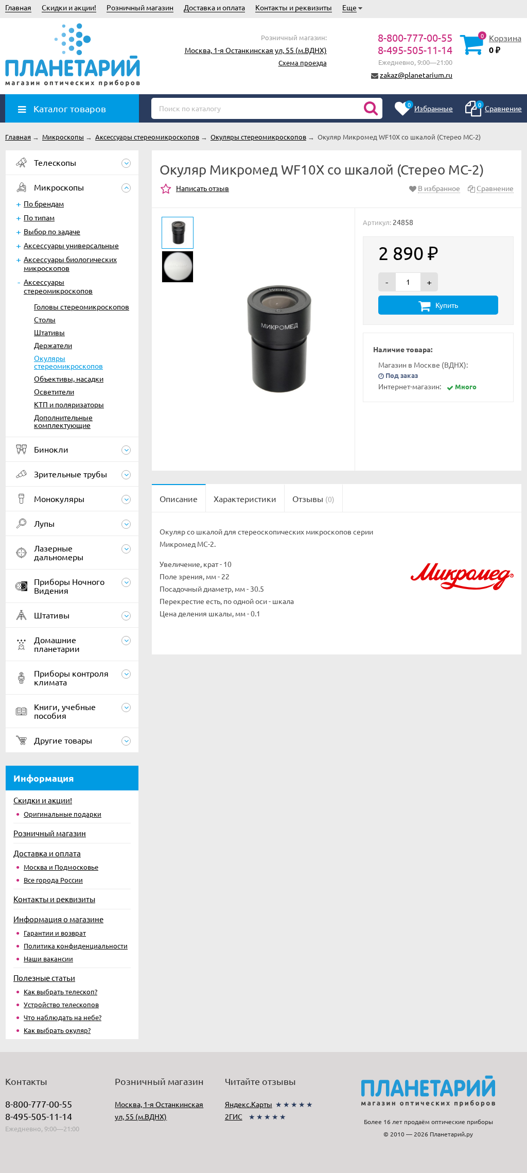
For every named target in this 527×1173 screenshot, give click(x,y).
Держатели (53, 345)
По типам (39, 217)
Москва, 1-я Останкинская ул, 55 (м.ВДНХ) (256, 50)
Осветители (54, 391)
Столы (45, 319)
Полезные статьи (44, 977)
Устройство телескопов (61, 1004)
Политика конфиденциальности (76, 945)
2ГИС (233, 1116)
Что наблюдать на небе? (62, 1017)
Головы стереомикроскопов (81, 306)
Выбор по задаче (52, 231)
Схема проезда (302, 62)
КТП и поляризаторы (69, 404)
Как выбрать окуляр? (57, 1030)
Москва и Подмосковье (61, 867)
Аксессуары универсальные (71, 245)
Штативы (49, 332)
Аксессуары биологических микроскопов (70, 263)
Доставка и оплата (214, 7)
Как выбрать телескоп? (60, 991)
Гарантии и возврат (55, 932)
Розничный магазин (140, 7)
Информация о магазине (58, 919)
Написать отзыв (202, 188)
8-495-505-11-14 (415, 49)
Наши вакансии (48, 958)
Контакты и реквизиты (293, 7)
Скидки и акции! (69, 7)
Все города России (53, 879)
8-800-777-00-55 (415, 37)
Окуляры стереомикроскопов (68, 361)
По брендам (44, 203)
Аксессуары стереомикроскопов (58, 286)
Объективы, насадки (68, 378)
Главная (18, 7)
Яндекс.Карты (248, 1104)
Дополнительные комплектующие (63, 420)
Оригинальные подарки (62, 813)
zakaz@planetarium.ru (416, 74)
